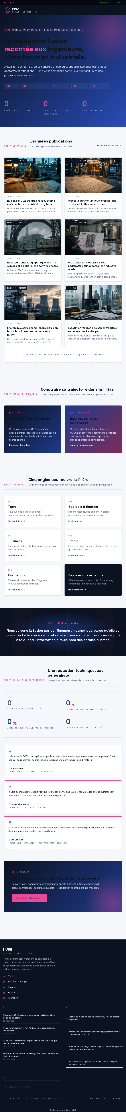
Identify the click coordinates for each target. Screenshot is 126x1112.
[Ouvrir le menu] (119, 10)
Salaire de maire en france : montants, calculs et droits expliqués (94, 1018)
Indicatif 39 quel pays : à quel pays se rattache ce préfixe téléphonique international (96, 1047)
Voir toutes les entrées (107, 145)
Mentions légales (99, 1099)
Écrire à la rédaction (27, 898)
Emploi (80, 86)
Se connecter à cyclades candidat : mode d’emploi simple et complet (93, 1062)
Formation (99, 86)
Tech (12, 86)
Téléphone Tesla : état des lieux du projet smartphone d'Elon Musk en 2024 (94, 1033)
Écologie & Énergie (35, 86)
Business (60, 86)
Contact (117, 1099)
